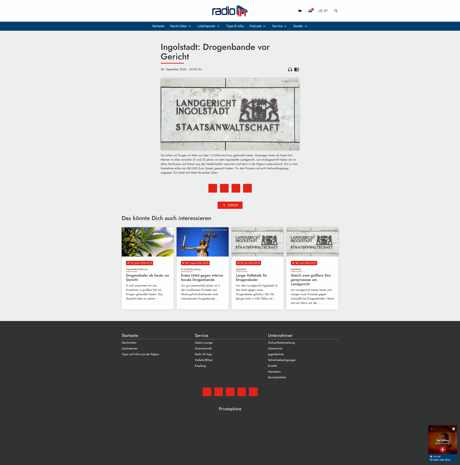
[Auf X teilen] (224, 188)
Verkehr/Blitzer (204, 360)
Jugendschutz (276, 354)
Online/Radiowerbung (281, 343)
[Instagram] (139, 10)
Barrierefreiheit (277, 377)
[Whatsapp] (147, 10)
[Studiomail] (125, 10)
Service (277, 26)
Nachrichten (178, 26)
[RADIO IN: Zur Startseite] (230, 11)
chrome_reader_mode (296, 69)
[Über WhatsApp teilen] (236, 188)
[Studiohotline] (154, 10)
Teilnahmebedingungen (282, 360)
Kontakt (272, 366)
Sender (298, 26)
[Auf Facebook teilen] (212, 188)
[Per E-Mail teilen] (247, 188)
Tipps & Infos (235, 26)
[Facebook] (132, 10)
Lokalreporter (206, 26)
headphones (290, 69)
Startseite (158, 26)
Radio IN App (203, 354)
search (336, 11)
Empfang (200, 366)
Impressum (274, 371)
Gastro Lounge (204, 343)
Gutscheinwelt (203, 348)
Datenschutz (275, 348)
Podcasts (255, 26)
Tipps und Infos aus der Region (140, 354)
